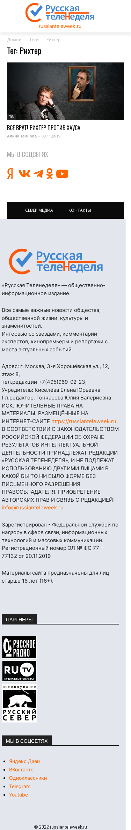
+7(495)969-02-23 (61, 382)
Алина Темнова (22, 136)
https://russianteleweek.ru (83, 421)
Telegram (19, 786)
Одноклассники (28, 778)
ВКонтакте (21, 769)
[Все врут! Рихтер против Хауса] (65, 91)
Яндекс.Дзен (24, 761)
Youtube (18, 795)
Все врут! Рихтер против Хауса (43, 128)
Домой (14, 40)
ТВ (11, 116)
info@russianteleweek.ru (33, 507)
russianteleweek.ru (60, 26)
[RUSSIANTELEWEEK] (60, 12)
